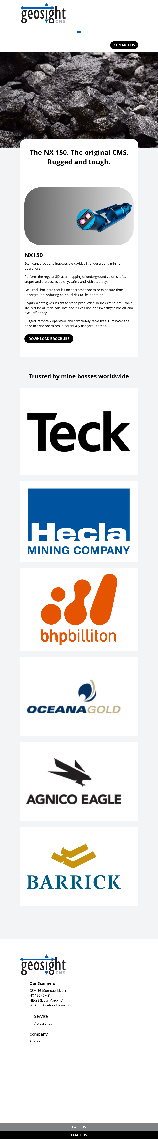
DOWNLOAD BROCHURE (49, 338)
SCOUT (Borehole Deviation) (50, 1005)
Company (38, 1034)
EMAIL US (79, 1135)
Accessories (43, 1023)
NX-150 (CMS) (39, 995)
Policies (35, 1041)
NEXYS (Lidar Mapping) (46, 1000)
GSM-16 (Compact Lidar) (47, 990)
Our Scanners (42, 983)
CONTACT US (124, 45)
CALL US (79, 1127)
